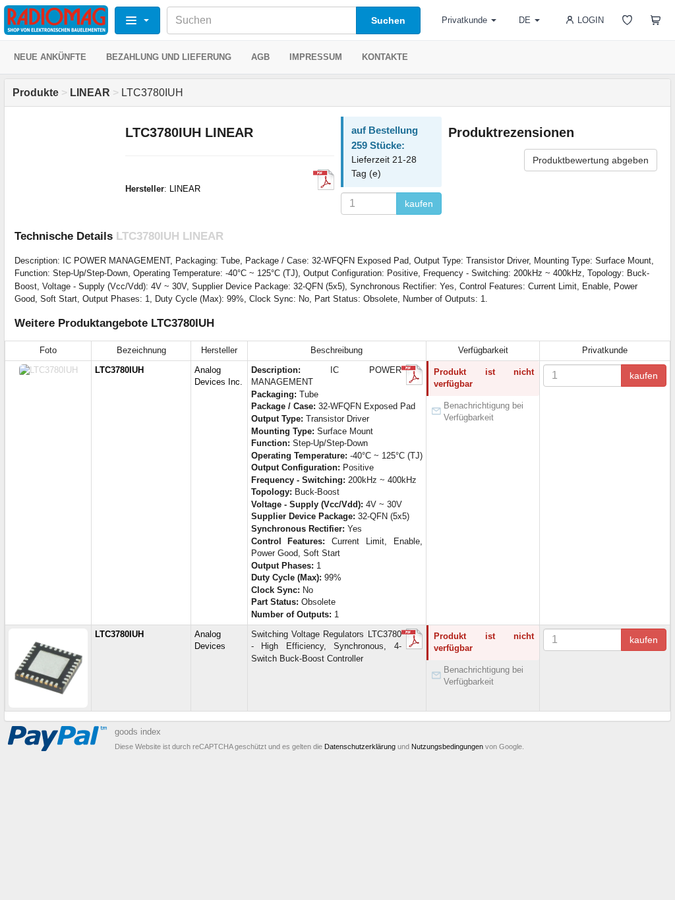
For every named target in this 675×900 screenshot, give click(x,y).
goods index (138, 732)
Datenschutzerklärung (360, 746)
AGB (260, 57)
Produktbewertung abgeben (591, 160)
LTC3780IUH (119, 370)
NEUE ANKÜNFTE (50, 57)
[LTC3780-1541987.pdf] (412, 639)
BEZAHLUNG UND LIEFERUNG (168, 57)
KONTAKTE (385, 57)
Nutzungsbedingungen (447, 746)
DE (525, 20)
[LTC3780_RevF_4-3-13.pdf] (323, 179)
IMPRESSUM (315, 57)
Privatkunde (464, 20)
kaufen (419, 203)
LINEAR (184, 189)
